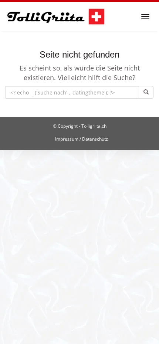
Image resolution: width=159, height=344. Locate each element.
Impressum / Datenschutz (81, 139)
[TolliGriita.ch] (55, 16)
